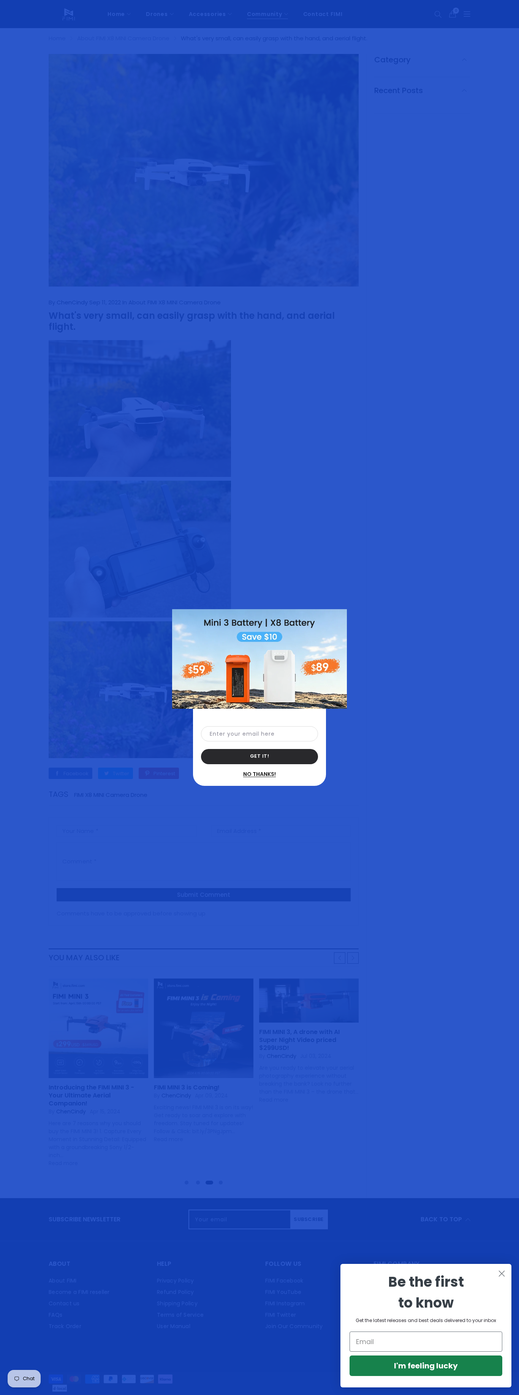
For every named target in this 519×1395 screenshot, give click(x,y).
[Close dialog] (501, 1273)
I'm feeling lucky (426, 1365)
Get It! (259, 756)
